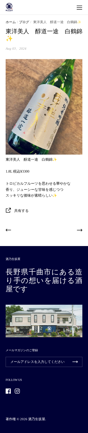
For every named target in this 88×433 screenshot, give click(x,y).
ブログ (24, 22)
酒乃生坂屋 (36, 419)
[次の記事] (79, 231)
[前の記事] (8, 231)
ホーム (11, 22)
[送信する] (75, 362)
